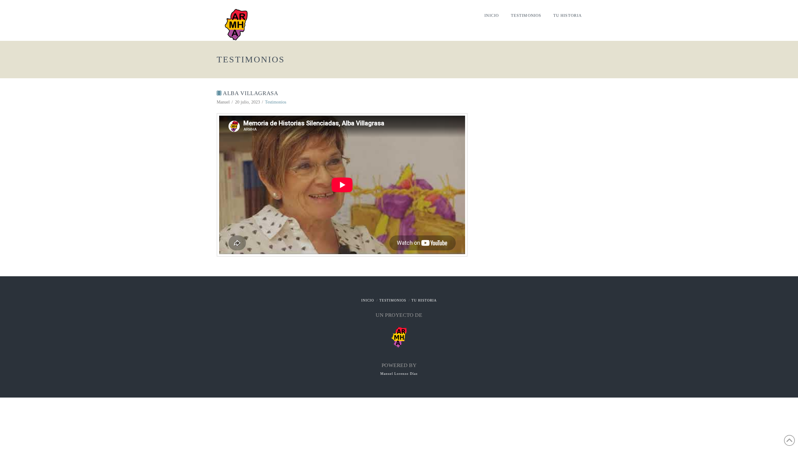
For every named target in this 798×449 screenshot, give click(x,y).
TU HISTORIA (424, 300)
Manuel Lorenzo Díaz (399, 373)
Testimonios (275, 102)
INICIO (367, 300)
